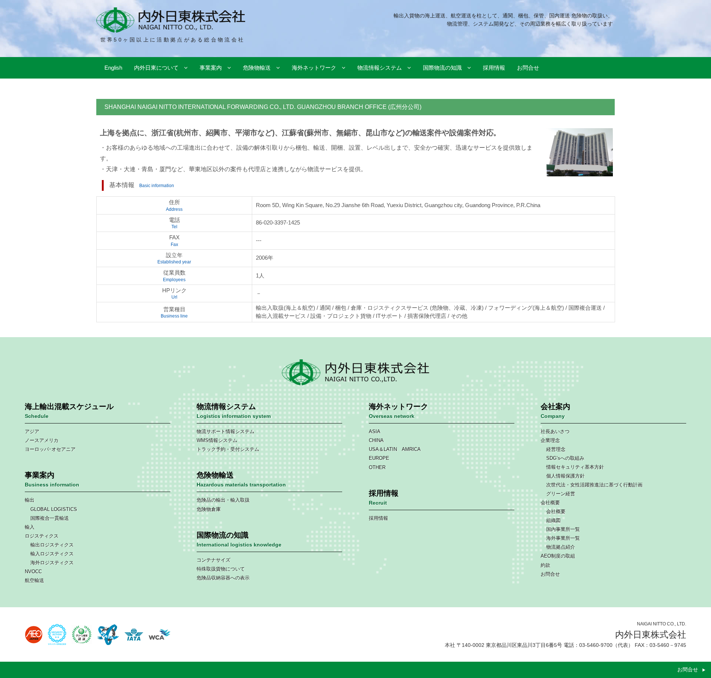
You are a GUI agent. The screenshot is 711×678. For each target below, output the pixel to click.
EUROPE (379, 458)
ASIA (374, 431)
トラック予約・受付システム (228, 449)
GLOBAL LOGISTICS (53, 509)
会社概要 (550, 502)
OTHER (377, 467)
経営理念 (555, 449)
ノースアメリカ (42, 440)
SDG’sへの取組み (565, 458)
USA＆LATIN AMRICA (395, 449)
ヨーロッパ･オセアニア (50, 449)
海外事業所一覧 (563, 538)
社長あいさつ (555, 431)
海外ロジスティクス (52, 562)
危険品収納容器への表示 (223, 578)
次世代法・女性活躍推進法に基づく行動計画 (594, 485)
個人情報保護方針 (565, 476)
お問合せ (550, 574)
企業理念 (550, 440)
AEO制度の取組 (558, 556)
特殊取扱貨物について (221, 569)
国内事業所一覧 (563, 529)
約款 (545, 565)
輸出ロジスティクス (52, 545)
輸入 (29, 527)
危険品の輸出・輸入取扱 (223, 500)
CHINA (376, 440)
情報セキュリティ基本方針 (575, 467)
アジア (32, 431)
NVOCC (33, 571)
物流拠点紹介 (560, 547)
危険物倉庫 (209, 509)
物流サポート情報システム (225, 431)
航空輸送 (34, 580)
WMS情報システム (217, 440)
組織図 (553, 520)
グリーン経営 (560, 493)
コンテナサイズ (213, 560)
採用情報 (378, 518)
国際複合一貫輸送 (49, 518)
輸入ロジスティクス (52, 553)
